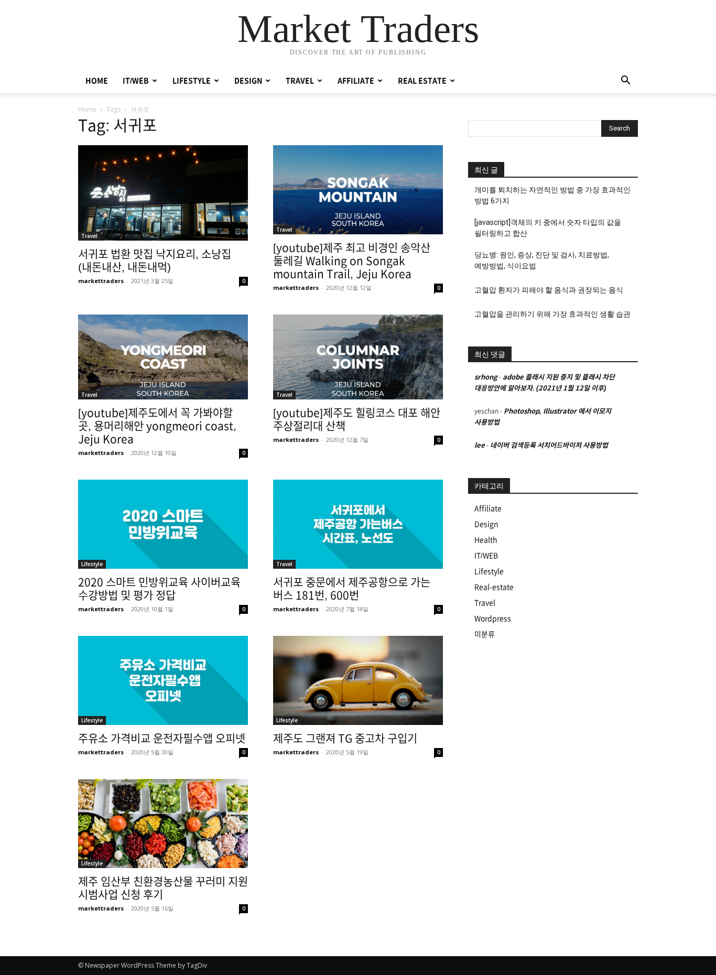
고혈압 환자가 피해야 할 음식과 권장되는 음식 (548, 290)
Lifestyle (92, 564)
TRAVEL (300, 80)
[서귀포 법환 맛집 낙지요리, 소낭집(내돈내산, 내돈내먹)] (163, 193)
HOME (96, 80)
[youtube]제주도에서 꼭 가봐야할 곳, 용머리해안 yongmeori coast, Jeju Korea (157, 426)
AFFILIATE (356, 80)
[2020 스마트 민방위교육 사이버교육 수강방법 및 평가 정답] (163, 524)
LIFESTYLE (191, 80)
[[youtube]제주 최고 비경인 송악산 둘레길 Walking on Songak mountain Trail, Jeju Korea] (358, 189)
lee (479, 445)
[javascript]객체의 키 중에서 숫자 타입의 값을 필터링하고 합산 (547, 227)
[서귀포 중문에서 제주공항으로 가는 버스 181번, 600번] (358, 524)
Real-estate (494, 587)
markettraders (101, 281)
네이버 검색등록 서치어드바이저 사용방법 (549, 445)
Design (486, 524)
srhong (485, 377)
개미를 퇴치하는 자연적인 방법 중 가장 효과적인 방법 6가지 (552, 195)
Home (87, 109)
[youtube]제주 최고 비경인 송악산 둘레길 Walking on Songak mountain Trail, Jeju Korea (351, 260)
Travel (89, 236)
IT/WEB (136, 80)
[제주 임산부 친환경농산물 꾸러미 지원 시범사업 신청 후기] (163, 823)
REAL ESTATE (422, 80)
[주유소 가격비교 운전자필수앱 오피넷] (163, 680)
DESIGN (248, 80)
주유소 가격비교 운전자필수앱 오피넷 (161, 738)
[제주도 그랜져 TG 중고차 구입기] (358, 680)
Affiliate (488, 508)
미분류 (484, 634)
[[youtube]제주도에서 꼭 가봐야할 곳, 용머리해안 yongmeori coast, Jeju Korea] (163, 357)
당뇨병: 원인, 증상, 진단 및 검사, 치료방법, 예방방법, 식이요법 (541, 260)
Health (485, 540)
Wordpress (492, 618)
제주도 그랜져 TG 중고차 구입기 (345, 738)
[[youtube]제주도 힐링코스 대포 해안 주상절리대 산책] (358, 357)
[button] (625, 81)
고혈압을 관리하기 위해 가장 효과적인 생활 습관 (552, 314)
